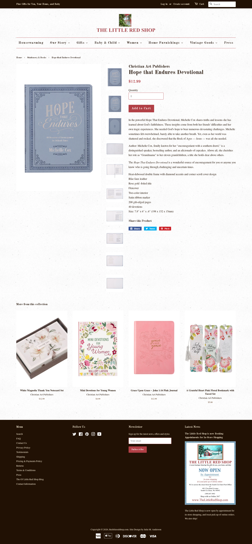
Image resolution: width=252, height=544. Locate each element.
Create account (181, 4)
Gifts (81, 42)
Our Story (59, 42)
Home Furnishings (164, 42)
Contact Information (26, 483)
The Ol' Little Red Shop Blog (30, 479)
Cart (201, 4)
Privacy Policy (23, 447)
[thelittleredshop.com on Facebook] (81, 434)
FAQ (18, 438)
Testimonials (22, 452)
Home (19, 58)
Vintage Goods (202, 42)
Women (133, 42)
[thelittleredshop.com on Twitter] (74, 434)
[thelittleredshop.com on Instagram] (93, 434)
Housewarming (31, 42)
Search (19, 433)
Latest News (192, 427)
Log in (164, 4)
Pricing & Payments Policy (29, 461)
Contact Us (21, 443)
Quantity (133, 90)
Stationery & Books (36, 58)
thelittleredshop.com (119, 529)
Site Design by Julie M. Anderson (145, 529)
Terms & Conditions (25, 470)
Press (228, 42)
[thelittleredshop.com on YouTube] (99, 434)
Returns (20, 465)
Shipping (20, 456)
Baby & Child (106, 42)
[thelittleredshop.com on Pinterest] (87, 434)
